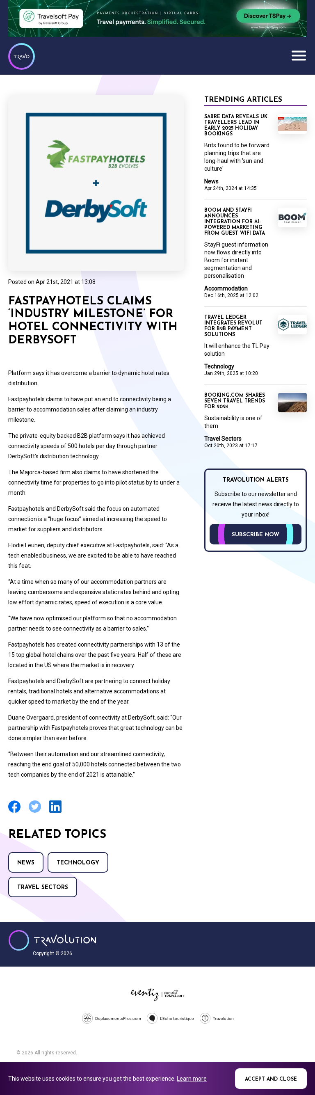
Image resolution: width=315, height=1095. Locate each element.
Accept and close (271, 1079)
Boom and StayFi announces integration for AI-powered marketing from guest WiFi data (234, 222)
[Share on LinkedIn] (55, 811)
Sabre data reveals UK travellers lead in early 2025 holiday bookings (235, 125)
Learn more (192, 1078)
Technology (78, 863)
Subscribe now (255, 534)
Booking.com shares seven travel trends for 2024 (234, 401)
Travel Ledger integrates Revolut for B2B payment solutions (233, 326)
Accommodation (226, 288)
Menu (298, 55)
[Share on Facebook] (14, 811)
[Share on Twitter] (35, 811)
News (25, 863)
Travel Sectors (42, 888)
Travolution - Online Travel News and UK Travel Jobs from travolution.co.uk (52, 940)
